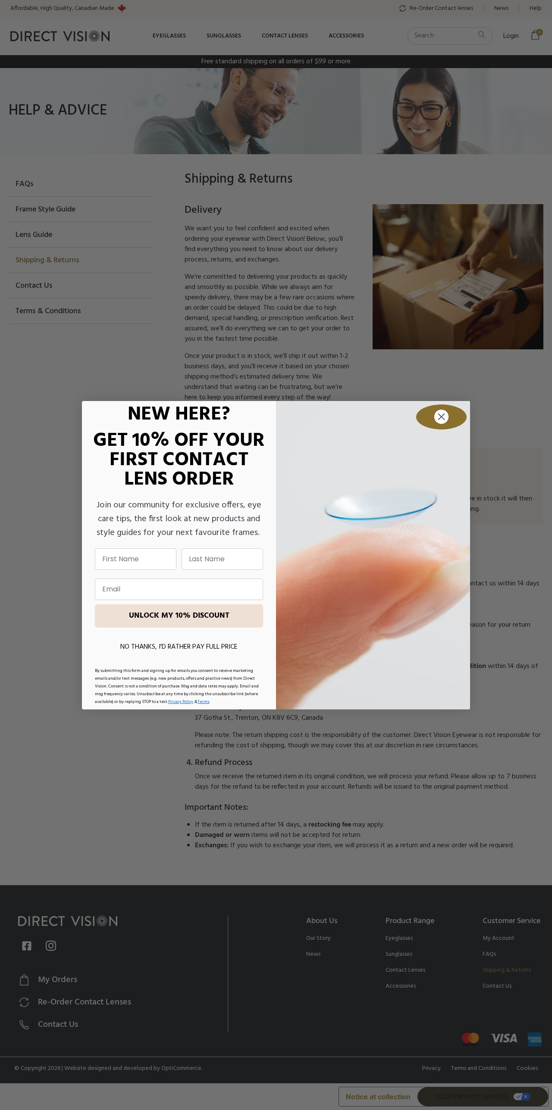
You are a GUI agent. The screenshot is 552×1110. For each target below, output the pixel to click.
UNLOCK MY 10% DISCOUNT (179, 615)
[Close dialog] (441, 416)
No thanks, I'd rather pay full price (179, 647)
